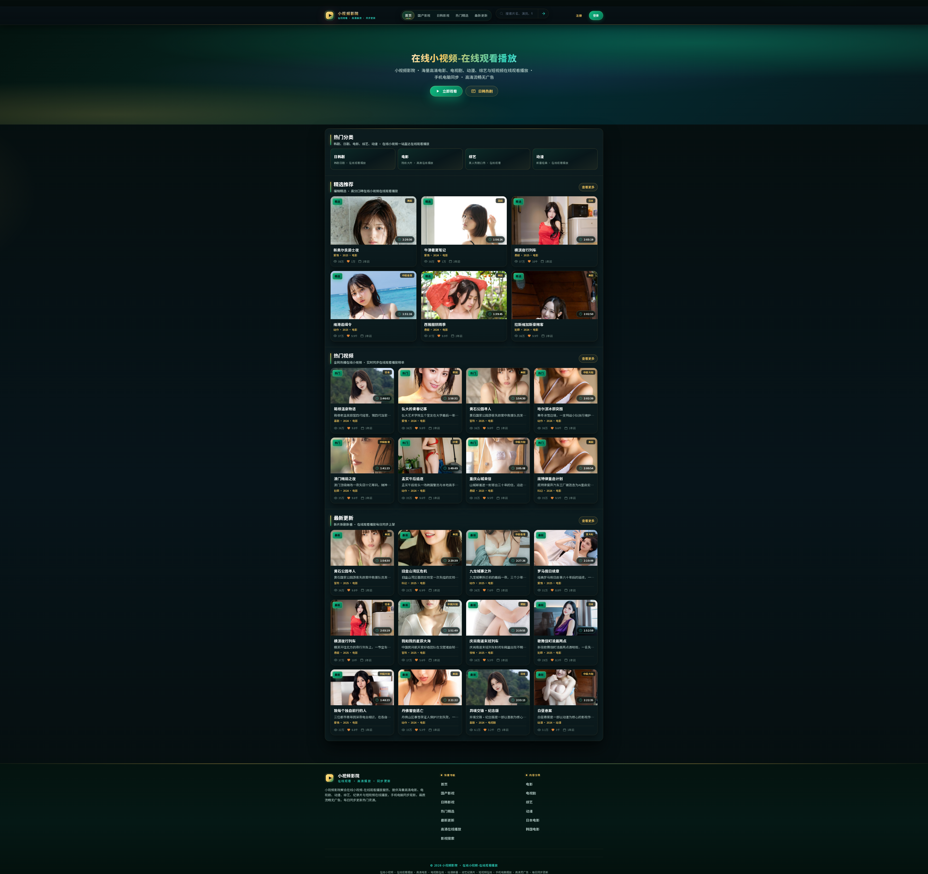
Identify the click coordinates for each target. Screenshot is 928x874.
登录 (596, 15)
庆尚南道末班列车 (484, 641)
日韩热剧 (485, 91)
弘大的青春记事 (414, 408)
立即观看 (449, 91)
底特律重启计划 (550, 478)
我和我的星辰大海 (416, 641)
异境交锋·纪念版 (484, 710)
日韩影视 (447, 802)
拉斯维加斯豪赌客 (529, 324)
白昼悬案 (544, 710)
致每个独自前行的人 (350, 710)
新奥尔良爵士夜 (346, 250)
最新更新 (447, 820)
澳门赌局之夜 (345, 478)
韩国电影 (532, 829)
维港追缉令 (343, 324)
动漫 (529, 811)
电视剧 (531, 793)
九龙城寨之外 (480, 571)
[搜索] (543, 13)
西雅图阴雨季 (435, 324)
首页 (444, 784)
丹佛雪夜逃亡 (412, 710)
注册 (579, 15)
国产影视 (447, 793)
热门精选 (447, 811)
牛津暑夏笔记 (435, 250)
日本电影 (532, 820)
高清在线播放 (451, 829)
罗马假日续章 (548, 571)
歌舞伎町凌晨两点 (551, 641)
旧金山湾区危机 (414, 571)
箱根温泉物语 (345, 408)
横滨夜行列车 (525, 250)
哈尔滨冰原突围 (550, 408)
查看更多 (588, 187)
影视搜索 (447, 838)
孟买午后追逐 (412, 478)
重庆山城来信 (480, 478)
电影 (529, 784)
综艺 (529, 802)
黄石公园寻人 (480, 408)
